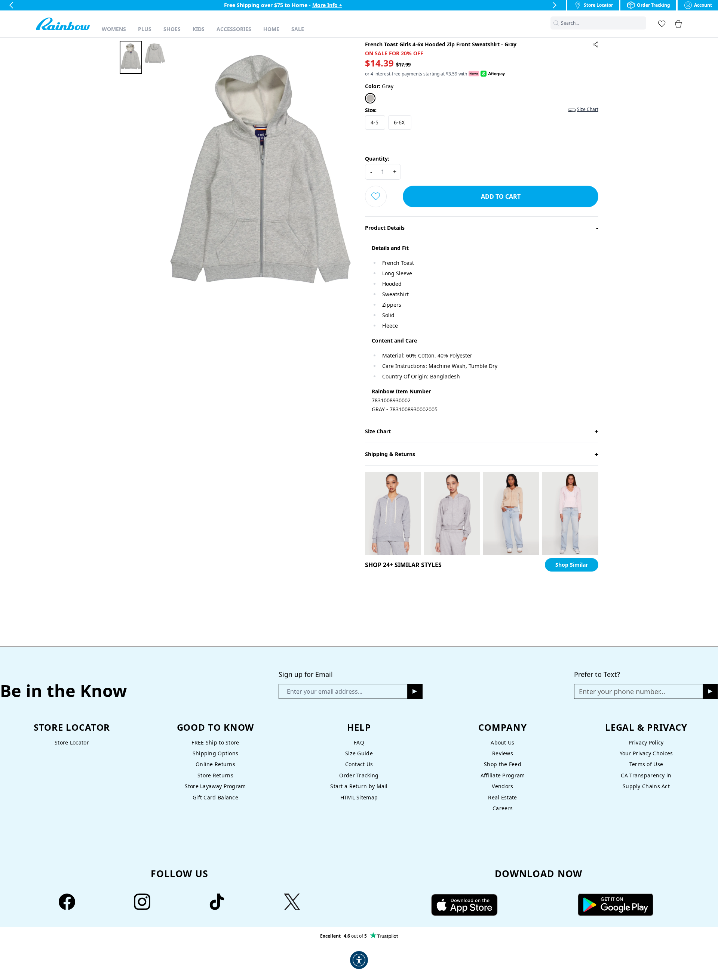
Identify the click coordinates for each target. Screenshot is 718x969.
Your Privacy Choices (646, 753)
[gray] (370, 98)
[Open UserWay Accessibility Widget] (359, 960)
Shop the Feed (502, 764)
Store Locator (72, 742)
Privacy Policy (646, 742)
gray (379, 86)
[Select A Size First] (376, 196)
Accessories (234, 28)
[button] (641, 23)
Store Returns (215, 775)
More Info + (327, 5)
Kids (199, 28)
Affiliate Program (503, 775)
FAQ (359, 742)
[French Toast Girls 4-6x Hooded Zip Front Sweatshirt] (595, 44)
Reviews (502, 753)
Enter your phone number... (622, 691)
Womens (114, 28)
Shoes (172, 28)
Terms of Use (646, 764)
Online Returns (215, 764)
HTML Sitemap (359, 797)
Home (271, 28)
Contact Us (359, 764)
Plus (144, 28)
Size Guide (359, 753)
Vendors (502, 786)
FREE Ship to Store (215, 742)
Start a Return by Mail (358, 786)
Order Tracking (358, 775)
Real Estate (502, 797)
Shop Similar (571, 564)
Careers (503, 808)
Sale (297, 28)
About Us (502, 742)
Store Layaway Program (215, 786)
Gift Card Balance (215, 797)
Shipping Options (216, 753)
